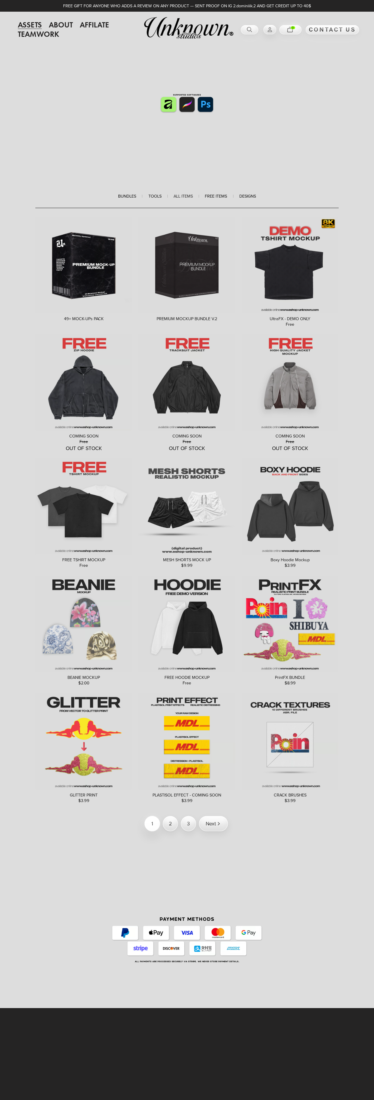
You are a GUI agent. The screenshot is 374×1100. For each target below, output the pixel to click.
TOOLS (155, 196)
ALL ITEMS (183, 196)
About (61, 25)
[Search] (249, 29)
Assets (30, 25)
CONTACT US (332, 29)
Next (211, 823)
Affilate (94, 25)
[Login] (270, 29)
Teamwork (38, 34)
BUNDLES (127, 196)
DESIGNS (247, 196)
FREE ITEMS (216, 196)
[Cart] (290, 29)
